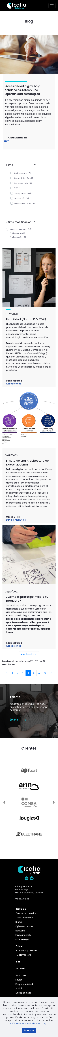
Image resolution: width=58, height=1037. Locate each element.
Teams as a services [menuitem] (26, 913)
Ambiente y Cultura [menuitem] (26, 950)
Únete (14, 720)
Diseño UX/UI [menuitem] (22, 939)
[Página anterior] (7, 673)
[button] (21, 164)
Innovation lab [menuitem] (23, 935)
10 (46, 673)
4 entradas (30, 654)
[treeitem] (20, 173)
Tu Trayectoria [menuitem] (23, 954)
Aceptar (29, 1030)
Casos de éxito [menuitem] (23, 992)
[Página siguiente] (51, 673)
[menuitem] (27, 909)
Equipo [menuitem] (19, 979)
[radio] (7, 229)
